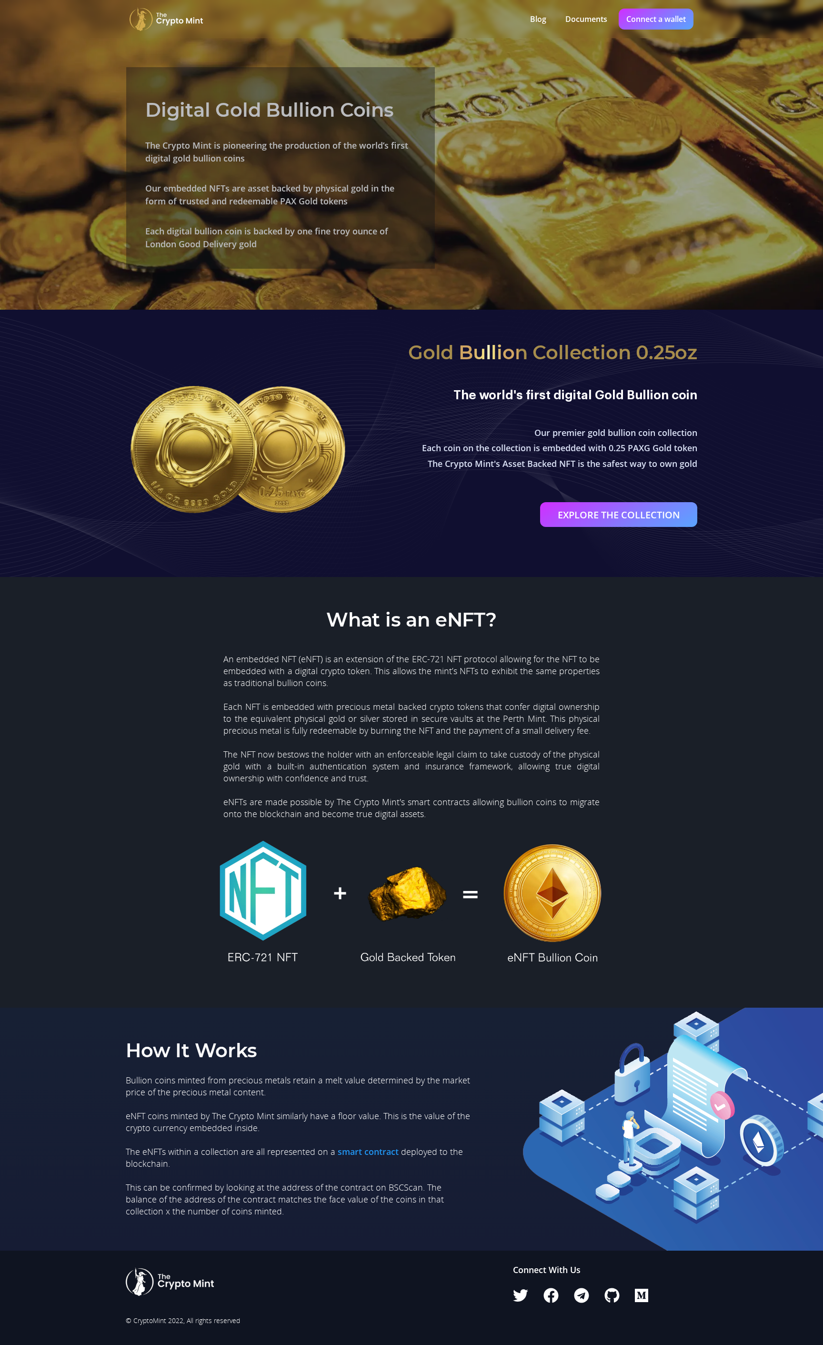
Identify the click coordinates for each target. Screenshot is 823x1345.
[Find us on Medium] (641, 1298)
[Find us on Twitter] (520, 1298)
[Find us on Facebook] (551, 1298)
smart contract (368, 1151)
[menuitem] (536, 19)
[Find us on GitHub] (612, 1298)
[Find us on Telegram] (581, 1298)
